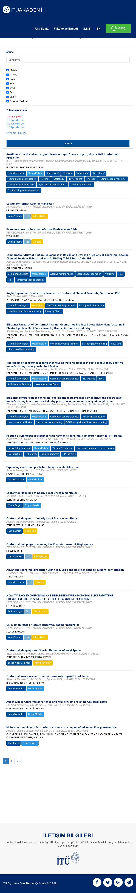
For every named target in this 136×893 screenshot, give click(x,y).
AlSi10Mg (109, 273)
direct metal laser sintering (21, 349)
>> (18, 761)
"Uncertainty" (52, 173)
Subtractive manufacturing (49, 422)
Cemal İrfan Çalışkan (18, 273)
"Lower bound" (76, 178)
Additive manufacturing (61, 273)
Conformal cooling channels (61, 305)
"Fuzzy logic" (98, 173)
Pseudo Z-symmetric (62, 448)
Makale (14, 70)
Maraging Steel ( (53, 311)
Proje (13, 79)
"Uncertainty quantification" (21, 184)
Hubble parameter (50, 453)
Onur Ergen (13, 743)
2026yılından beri (15, 120)
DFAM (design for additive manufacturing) (86, 422)
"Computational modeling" (113, 178)
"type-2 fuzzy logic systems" (52, 184)
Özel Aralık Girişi (16, 133)
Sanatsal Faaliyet (19, 101)
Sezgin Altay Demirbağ (19, 448)
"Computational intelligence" (22, 178)
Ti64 (10, 279)
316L (120, 273)
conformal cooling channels (30, 279)
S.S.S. (87, 28)
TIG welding (89, 378)
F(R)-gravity (31, 453)
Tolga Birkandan (16, 688)
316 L (101, 378)
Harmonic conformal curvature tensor (95, 448)
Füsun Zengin (14, 505)
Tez (12, 92)
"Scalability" (59, 178)
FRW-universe (69, 453)
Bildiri (13, 96)
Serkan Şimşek (15, 611)
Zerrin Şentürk (15, 216)
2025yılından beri (15, 123)
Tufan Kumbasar (16, 173)
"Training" (67, 173)
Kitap (12, 83)
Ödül (12, 87)
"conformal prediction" (81, 184)
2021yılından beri (15, 127)
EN (99, 28)
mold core (116, 343)
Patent (13, 74)
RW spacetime (15, 453)
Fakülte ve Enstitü (66, 28)
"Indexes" (91, 178)
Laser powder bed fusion (91, 305)
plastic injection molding (94, 343)
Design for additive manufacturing (24, 311)
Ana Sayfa (42, 28)
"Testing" (44, 178)
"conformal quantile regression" (23, 190)
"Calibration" (82, 173)
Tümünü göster (14, 116)
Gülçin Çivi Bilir (15, 556)
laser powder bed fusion (89, 273)
